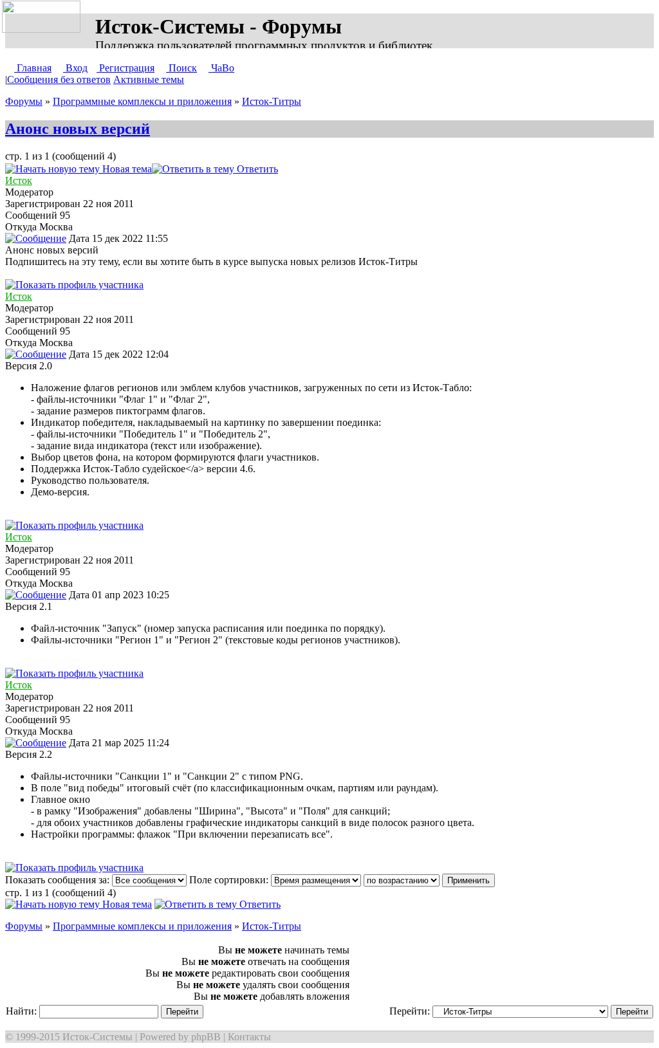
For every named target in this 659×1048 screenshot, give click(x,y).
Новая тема (126, 168)
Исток (18, 180)
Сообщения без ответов (59, 79)
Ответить (256, 168)
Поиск (181, 67)
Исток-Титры (271, 101)
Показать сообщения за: (58, 879)
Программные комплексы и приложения (142, 101)
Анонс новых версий (77, 128)
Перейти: (410, 1011)
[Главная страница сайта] (44, 17)
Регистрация (125, 67)
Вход (75, 67)
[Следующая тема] (319, 168)
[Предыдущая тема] (306, 168)
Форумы (23, 101)
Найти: (22, 1011)
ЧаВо (221, 67)
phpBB (206, 1036)
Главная (32, 67)
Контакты (249, 1036)
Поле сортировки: (230, 879)
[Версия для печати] (291, 168)
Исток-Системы (97, 1036)
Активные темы (148, 79)
